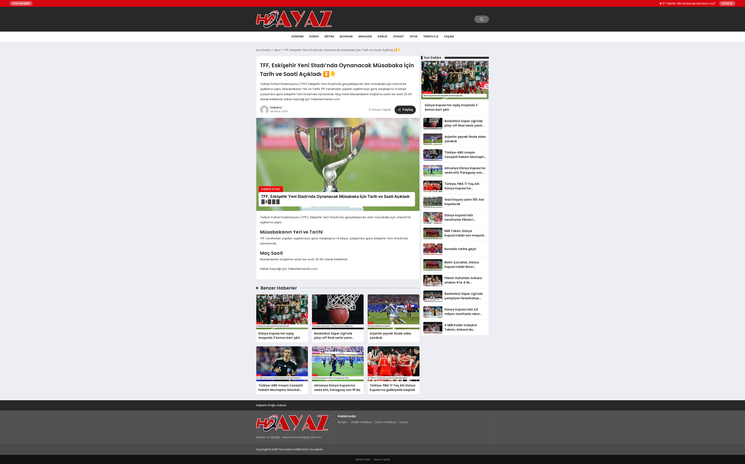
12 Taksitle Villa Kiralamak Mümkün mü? (670, 3)
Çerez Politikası (385, 422)
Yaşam (449, 36)
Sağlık (382, 36)
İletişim (343, 422)
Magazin (365, 36)
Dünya (314, 36)
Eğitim (329, 36)
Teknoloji (430, 36)
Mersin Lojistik (382, 459)
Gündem (297, 36)
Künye (403, 422)
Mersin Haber (363, 459)
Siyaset (398, 36)
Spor (413, 36)
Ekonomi (346, 36)
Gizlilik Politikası (361, 422)
